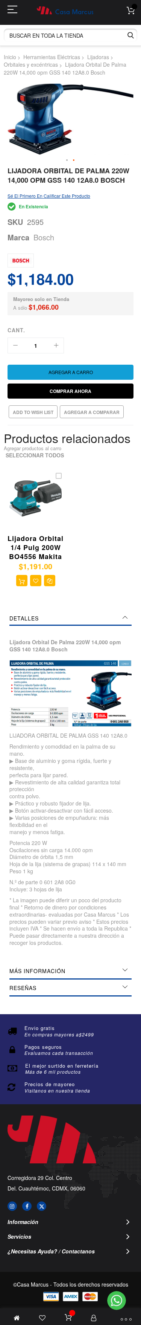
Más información (37, 971)
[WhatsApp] (116, 1300)
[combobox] (70, 35)
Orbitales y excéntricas (31, 64)
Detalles (24, 618)
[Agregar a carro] (21, 580)
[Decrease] (15, 345)
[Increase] (56, 345)
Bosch (43, 237)
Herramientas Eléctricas (51, 57)
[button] (67, 160)
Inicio (10, 57)
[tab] (70, 618)
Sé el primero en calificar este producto (49, 196)
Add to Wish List (33, 412)
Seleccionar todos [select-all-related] (35, 455)
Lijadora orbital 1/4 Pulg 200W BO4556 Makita (36, 547)
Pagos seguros (43, 1046)
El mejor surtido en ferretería (62, 1065)
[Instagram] (12, 1206)
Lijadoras (98, 57)
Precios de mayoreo (49, 1084)
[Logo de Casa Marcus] (65, 10)
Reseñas (22, 988)
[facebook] (27, 1206)
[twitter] (41, 1206)
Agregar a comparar (92, 412)
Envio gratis (39, 1028)
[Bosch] (21, 260)
